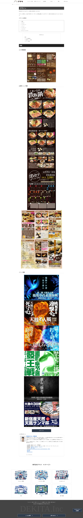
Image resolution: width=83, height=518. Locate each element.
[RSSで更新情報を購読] (31, 454)
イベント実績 (28, 41)
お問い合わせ (41, 430)
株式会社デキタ (41, 503)
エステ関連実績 (28, 38)
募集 (49, 502)
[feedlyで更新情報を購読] (30, 454)
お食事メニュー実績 (29, 39)
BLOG (46, 502)
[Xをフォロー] (26, 454)
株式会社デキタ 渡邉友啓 (31, 436)
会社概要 (43, 502)
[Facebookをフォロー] (28, 454)
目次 (40, 34)
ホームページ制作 (31, 502)
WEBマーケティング (38, 502)
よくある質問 (28, 515)
